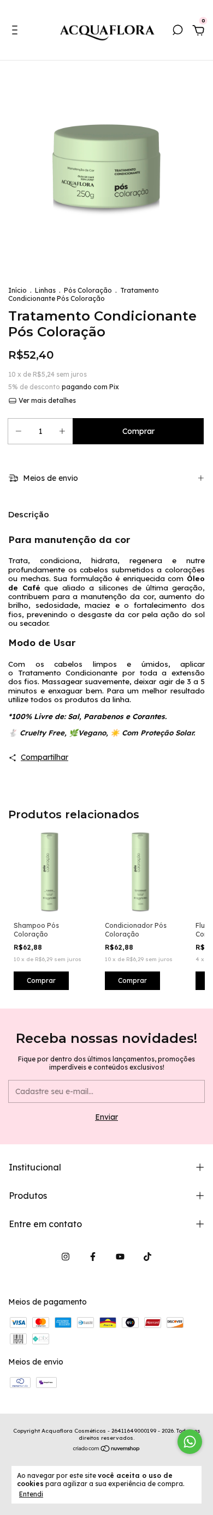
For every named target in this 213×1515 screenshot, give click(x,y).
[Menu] (16, 31)
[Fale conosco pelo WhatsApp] (189, 1441)
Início (17, 290)
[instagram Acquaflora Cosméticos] (65, 1256)
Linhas (45, 290)
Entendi (31, 1494)
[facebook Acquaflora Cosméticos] (92, 1256)
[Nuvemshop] (107, 1449)
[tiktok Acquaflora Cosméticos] (147, 1256)
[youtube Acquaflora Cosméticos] (120, 1256)
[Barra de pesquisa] (177, 31)
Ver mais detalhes (46, 400)
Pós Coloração (88, 290)
